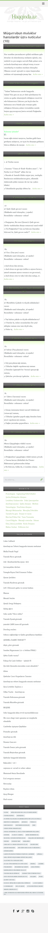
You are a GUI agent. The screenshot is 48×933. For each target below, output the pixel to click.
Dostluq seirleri (9, 630)
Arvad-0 (24, 822)
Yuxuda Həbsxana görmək (14, 697)
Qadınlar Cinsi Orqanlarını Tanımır (17, 676)
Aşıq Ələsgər (8, 794)
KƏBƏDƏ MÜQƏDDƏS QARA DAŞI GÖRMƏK (17, 883)
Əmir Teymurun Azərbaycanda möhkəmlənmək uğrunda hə (23, 893)
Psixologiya (10, 494)
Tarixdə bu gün (12, 514)
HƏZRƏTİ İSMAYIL (17, 835)
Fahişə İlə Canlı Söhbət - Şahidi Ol (17, 661)
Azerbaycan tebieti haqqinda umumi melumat (22, 682)
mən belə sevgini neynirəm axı (14, 838)
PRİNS (41, 876)
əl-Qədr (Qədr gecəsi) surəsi (24, 197)
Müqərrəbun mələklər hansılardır (24, 812)
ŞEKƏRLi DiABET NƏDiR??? (14, 640)
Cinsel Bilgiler (11, 520)
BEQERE (6, 708)
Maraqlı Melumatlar (14, 511)
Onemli (32, 863)
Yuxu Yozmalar (28, 517)
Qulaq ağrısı (8, 609)
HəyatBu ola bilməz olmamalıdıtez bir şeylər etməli (22, 819)
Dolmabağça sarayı (21, 867)
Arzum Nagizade (9, 847)
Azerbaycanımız (12, 504)
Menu (43, 4)
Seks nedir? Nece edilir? (13, 614)
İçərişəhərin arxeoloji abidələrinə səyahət (24, 46)
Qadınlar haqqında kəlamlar (14, 758)
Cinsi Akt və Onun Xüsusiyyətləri (15, 844)
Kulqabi (33, 876)
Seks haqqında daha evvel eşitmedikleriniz (20, 713)
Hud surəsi (7, 799)
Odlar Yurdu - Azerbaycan (14, 692)
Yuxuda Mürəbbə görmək (13, 702)
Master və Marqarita (11, 822)
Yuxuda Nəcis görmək (12, 557)
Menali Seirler (9, 598)
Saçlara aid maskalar (36, 838)
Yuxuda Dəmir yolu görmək (14, 747)
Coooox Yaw (16, 841)
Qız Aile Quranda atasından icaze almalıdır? (20, 666)
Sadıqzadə (20, 815)
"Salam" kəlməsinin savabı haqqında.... (24, 83)
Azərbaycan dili (9, 737)
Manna (6, 593)
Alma (5, 671)
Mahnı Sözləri (11, 527)
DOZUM (6, 841)
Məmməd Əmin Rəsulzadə (14, 773)
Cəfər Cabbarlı (9, 541)
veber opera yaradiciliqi (12, 828)
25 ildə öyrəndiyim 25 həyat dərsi (15, 863)
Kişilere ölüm (8, 789)
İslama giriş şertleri (24, 124)
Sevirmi (6, 835)
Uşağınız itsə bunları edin (13, 860)
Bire (34, 825)
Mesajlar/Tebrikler (30, 511)
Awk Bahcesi (8, 825)
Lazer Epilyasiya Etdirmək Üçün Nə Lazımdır (19, 854)
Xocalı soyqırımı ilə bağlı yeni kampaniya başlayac (21, 831)
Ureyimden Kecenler (22, 825)
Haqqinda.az (24, 16)
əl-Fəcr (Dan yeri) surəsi (24, 241)
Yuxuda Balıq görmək (11, 873)
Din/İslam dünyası (24, 507)
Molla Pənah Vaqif (10, 552)
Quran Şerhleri (24, 154)
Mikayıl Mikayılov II (10, 889)
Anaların (26, 841)
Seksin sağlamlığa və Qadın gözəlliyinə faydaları (22, 635)
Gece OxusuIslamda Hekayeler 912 (15, 876)
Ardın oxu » (38, 74)
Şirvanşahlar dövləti (11, 567)
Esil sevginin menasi (12, 779)
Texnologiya (11, 507)
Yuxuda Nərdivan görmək (13, 583)
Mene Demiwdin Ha (32, 835)
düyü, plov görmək (11, 645)
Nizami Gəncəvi (9, 742)
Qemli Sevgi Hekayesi (12, 604)
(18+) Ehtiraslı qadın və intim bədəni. (18, 588)
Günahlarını (8, 851)
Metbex (35, 504)
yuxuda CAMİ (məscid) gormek (15, 624)
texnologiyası (9, 815)
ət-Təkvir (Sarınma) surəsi (24, 385)
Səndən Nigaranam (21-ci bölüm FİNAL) (19, 650)
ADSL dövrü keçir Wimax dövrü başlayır (18, 857)
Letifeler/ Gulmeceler (14, 501)
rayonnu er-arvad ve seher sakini (17, 768)
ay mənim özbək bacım (35, 886)
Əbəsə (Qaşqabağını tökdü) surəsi (24, 432)
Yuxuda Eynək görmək (12, 619)
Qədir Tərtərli (9, 880)
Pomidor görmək (10, 732)
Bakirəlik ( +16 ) (9, 763)
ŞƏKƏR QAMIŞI (37, 883)
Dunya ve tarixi (25, 514)
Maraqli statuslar (25, 520)
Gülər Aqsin (20, 886)
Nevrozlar (7, 784)
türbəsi (33, 822)
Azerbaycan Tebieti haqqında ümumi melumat (22, 546)
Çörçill (39, 854)
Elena (6, 812)
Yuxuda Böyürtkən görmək (14, 753)
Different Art (23, 527)
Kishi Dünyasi (29, 524)
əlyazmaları (8, 886)
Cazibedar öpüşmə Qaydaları (14, 727)
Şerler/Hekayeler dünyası (16, 497)
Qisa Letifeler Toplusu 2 (13, 687)
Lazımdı (40, 863)
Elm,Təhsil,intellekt (14, 524)
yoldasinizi (8, 867)
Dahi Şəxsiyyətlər (31, 501)
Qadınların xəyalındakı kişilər (15, 870)
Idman (36, 520)
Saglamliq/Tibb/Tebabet (26, 494)
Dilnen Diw (34, 844)
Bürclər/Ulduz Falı (13, 517)
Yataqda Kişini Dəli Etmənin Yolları (17, 572)
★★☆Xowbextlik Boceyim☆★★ (16, 562)
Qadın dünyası (25, 504)
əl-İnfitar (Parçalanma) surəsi (24, 338)
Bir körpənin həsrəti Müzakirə (29, 847)
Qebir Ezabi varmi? (11, 656)
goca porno (35, 867)
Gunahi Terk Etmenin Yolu (31, 873)
